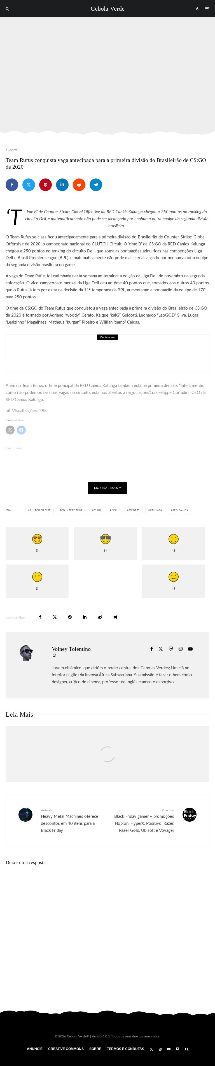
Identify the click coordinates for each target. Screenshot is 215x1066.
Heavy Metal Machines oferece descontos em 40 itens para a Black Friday (69, 821)
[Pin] (45, 184)
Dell (115, 510)
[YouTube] (168, 1049)
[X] (151, 1049)
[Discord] (177, 1049)
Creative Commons (66, 1049)
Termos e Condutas (125, 1049)
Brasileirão (147, 237)
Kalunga (156, 510)
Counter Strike (72, 510)
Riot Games (118, 346)
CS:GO (97, 510)
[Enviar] (79, 184)
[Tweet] (28, 184)
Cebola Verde (108, 9)
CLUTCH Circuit (106, 244)
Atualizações (55, 346)
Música (101, 346)
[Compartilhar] (12, 184)
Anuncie (35, 1049)
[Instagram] (160, 1049)
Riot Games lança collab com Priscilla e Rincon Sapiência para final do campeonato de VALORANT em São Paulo (123, 358)
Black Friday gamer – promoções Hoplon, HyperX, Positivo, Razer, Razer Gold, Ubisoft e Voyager (144, 821)
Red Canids (180, 510)
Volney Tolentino (71, 649)
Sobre (95, 1049)
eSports (11, 150)
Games (87, 346)
